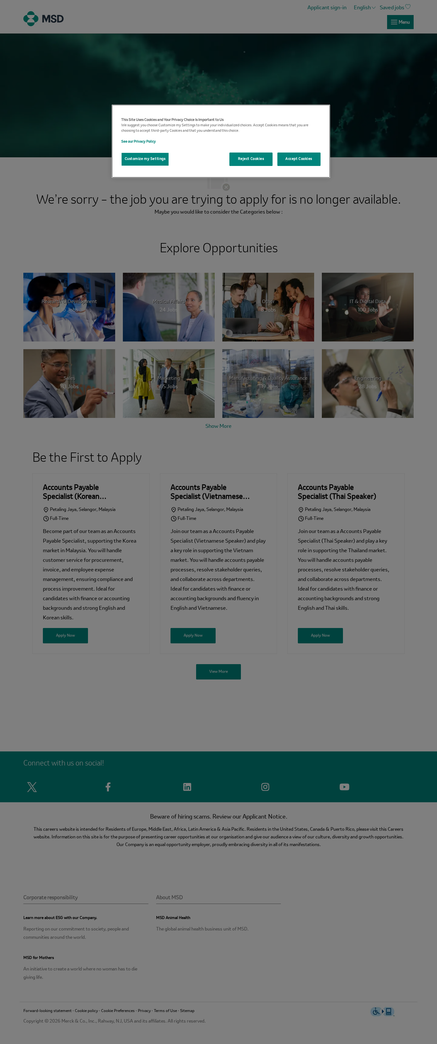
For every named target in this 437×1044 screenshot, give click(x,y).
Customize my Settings (145, 159)
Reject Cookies (251, 159)
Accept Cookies (298, 159)
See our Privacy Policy (138, 142)
